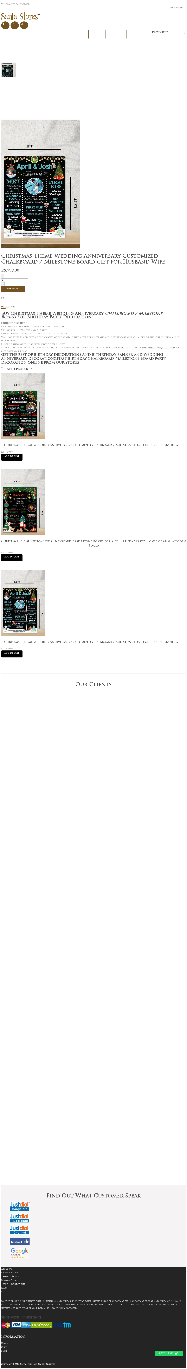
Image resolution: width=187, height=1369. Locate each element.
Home (8, 34)
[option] (8, 70)
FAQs (4, 1287)
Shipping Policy (10, 1276)
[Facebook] (5, 25)
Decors (97, 34)
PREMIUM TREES (29, 34)
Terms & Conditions (13, 1284)
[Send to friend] (3, 298)
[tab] (92, 307)
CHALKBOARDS (139, 34)
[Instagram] (15, 25)
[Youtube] (24, 25)
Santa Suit (116, 34)
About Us (6, 1269)
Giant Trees (77, 34)
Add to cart (13, 289)
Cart (4, 1347)
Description (8, 307)
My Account (176, 8)
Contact (6, 1291)
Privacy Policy (9, 1272)
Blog (4, 1351)
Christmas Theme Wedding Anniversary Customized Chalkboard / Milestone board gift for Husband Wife (93, 445)
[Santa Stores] (21, 16)
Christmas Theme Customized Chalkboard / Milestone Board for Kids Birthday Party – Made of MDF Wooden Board (93, 543)
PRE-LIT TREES (54, 34)
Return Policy (9, 1280)
